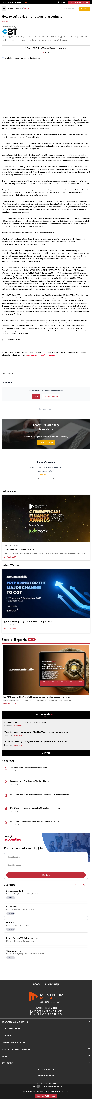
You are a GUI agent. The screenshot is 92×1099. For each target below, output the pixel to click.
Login (63, 2)
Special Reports (18, 639)
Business (5, 22)
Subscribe (85, 9)
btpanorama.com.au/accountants (41, 355)
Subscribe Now (46, 442)
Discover (11, 373)
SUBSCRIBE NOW (46, 1075)
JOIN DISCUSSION (46, 474)
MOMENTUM (19, 2)
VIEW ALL (46, 753)
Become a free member (79, 2)
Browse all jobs (81, 885)
